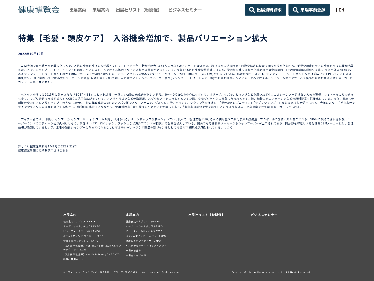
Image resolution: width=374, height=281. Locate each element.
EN (341, 10)
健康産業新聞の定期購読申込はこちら (43, 150)
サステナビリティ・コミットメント (146, 245)
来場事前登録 (312, 10)
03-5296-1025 (129, 272)
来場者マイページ (136, 255)
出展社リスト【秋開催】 (139, 10)
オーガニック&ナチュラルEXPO (81, 226)
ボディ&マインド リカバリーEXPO (83, 236)
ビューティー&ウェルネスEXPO (81, 231)
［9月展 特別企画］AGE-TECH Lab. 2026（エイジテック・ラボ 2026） (92, 247)
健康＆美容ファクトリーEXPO (80, 240)
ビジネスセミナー (185, 10)
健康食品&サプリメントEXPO (80, 221)
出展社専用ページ (73, 259)
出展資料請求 (269, 10)
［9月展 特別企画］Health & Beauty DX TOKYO (91, 254)
